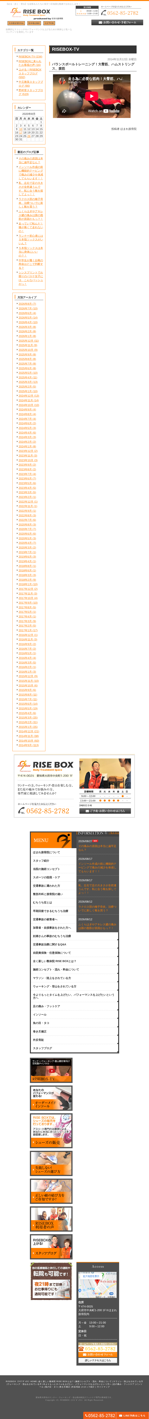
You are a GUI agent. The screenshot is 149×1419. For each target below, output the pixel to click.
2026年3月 (25, 326)
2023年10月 (26, 460)
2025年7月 (25, 363)
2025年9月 (25, 354)
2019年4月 (25, 561)
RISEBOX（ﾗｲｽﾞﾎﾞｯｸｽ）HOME (21, 1381)
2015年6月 (25, 703)
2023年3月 (25, 492)
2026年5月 (25, 317)
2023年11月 (26, 455)
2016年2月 (25, 667)
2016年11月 (26, 639)
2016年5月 (25, 653)
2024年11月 (26, 400)
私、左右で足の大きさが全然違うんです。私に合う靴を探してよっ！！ (97, 889)
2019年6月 (25, 556)
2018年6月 (25, 570)
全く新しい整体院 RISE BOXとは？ (56, 1381)
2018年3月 (25, 575)
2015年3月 (25, 717)
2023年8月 (25, 469)
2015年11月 (26, 680)
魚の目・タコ (51, 1387)
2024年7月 (25, 418)
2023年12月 (26, 450)
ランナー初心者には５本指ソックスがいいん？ (31, 239)
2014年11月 (26, 736)
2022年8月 (25, 515)
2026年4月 (25, 322)
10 (20, 129)
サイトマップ (103, 1387)
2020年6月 (25, 533)
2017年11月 (26, 593)
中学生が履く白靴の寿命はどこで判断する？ (31, 264)
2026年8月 (25, 303)
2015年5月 (25, 708)
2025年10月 (26, 349)
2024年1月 (25, 446)
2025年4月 (25, 377)
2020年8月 (25, 524)
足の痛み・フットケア (123, 1384)
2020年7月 (25, 529)
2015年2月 (25, 722)
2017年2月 (25, 625)
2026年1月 (25, 336)
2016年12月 (26, 635)
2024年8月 (25, 414)
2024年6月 (25, 423)
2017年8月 (25, 607)
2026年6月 (25, 313)
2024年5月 (25, 428)
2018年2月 (25, 579)
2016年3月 (25, 662)
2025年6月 (25, 368)
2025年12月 (26, 340)
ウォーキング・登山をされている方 (25, 1384)
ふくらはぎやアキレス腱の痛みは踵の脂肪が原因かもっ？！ (31, 215)
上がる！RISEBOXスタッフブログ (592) (30, 73)
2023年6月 (25, 478)
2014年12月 (26, 731)
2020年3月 (25, 547)
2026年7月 (25, 308)
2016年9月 (25, 644)
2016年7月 (25, 648)
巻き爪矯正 (65, 1387)
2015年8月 (25, 694)
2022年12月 (26, 501)
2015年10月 (26, 685)
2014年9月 (25, 745)
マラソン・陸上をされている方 (128, 1381)
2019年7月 (25, 552)
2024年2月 (25, 441)
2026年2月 (25, 331)
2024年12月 (26, 395)
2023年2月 (25, 497)
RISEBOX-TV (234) (30, 56)
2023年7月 (25, 474)
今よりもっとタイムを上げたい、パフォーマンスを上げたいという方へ (77, 1384)
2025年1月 (25, 391)
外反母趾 (76, 1387)
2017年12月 (26, 588)
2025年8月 (25, 359)
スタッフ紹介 (88, 1387)
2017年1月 (25, 630)
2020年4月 (25, 542)
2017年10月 (26, 598)
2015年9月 (25, 690)
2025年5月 (25, 372)
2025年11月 (26, 345)
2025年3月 (25, 381)
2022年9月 (25, 510)
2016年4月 (25, 657)
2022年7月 (25, 519)
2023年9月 (25, 464)
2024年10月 (26, 405)
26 (28, 136)
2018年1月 (25, 584)
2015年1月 (25, 726)
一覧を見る (113, 833)
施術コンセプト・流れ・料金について (93, 1381)
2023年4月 (25, 487)
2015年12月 (26, 676)
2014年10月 (26, 740)
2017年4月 (25, 616)
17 (20, 132)
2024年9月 (25, 409)
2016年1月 (25, 671)
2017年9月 (25, 602)
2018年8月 (25, 566)
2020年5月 (25, 538)
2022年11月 (26, 506)
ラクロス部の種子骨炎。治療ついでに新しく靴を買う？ (31, 202)
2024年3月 (25, 437)
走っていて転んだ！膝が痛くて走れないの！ (31, 227)
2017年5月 (25, 611)
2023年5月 (25, 483)
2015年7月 (25, 699)
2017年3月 (25, 621)
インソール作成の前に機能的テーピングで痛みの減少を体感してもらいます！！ (97, 867)
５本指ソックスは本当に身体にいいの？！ (31, 251)
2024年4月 (25, 432)
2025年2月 (25, 386)
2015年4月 (25, 713)
